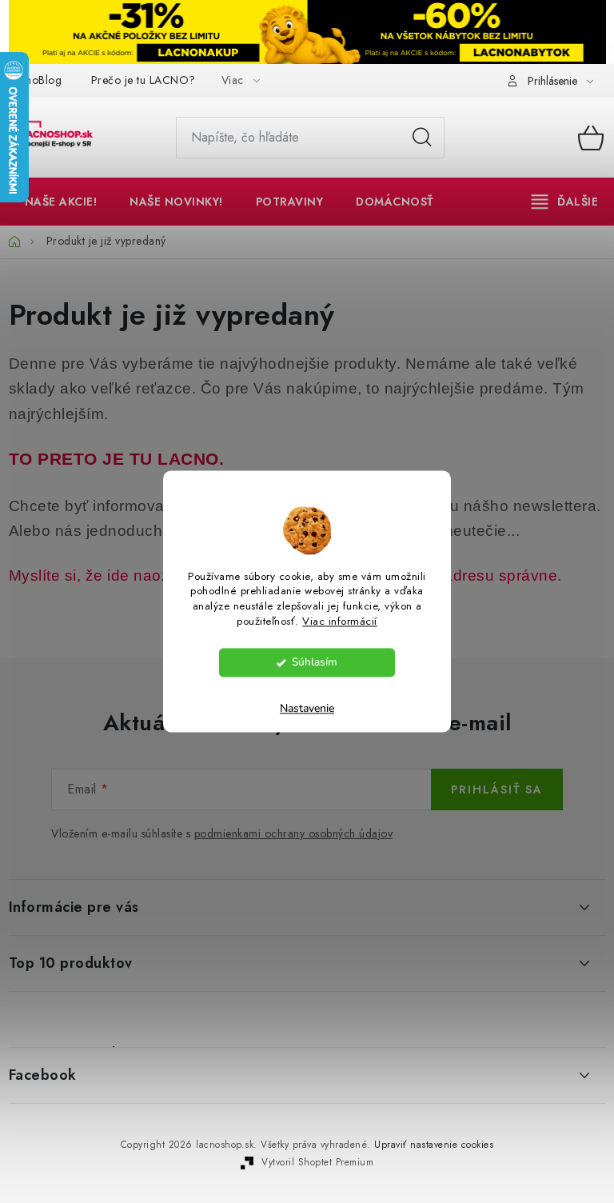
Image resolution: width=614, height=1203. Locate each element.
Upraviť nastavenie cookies (433, 1144)
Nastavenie (307, 709)
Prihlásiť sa (497, 789)
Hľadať (422, 137)
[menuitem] (61, 202)
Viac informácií (339, 621)
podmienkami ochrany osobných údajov (293, 833)
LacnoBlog (35, 80)
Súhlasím (314, 662)
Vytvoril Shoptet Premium (317, 1162)
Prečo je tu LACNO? (143, 80)
